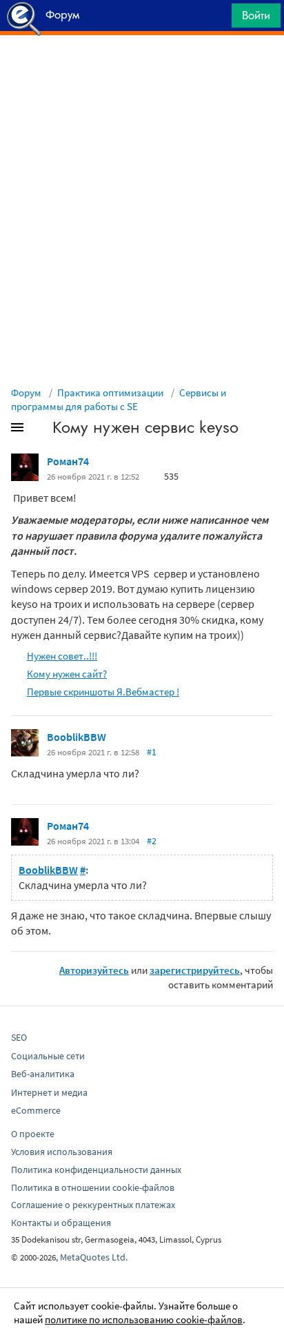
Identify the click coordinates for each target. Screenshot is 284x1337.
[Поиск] (216, 19)
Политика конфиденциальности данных (96, 1169)
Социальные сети (48, 1056)
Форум (26, 392)
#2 (151, 841)
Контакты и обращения (61, 1222)
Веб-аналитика (42, 1074)
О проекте (32, 1133)
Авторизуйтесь (94, 970)
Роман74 (68, 461)
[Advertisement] (142, 69)
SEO (19, 1037)
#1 (151, 752)
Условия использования (61, 1151)
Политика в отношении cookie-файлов (92, 1187)
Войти (256, 15)
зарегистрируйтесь (195, 970)
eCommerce (36, 1110)
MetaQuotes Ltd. (94, 1257)
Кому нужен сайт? (67, 673)
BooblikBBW (76, 737)
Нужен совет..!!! (62, 655)
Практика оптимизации (110, 392)
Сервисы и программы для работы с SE (118, 399)
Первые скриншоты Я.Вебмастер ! (103, 691)
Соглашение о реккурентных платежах (93, 1204)
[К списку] (39, 430)
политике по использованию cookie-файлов (144, 1319)
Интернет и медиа (49, 1092)
